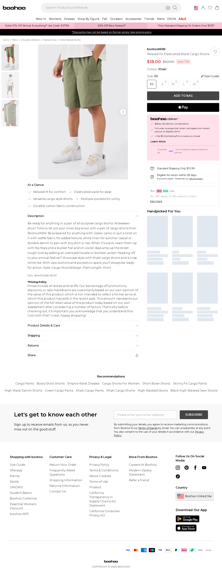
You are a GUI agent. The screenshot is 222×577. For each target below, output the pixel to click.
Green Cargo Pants (59, 390)
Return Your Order (63, 464)
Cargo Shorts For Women (121, 383)
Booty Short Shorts (51, 383)
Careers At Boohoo (143, 464)
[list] (83, 111)
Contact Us (57, 491)
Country (181, 487)
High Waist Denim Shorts (23, 390)
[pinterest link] (186, 468)
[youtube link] (204, 468)
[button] (196, 8)
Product (95, 487)
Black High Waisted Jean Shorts (194, 390)
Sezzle (14, 481)
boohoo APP (19, 514)
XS (152, 84)
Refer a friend (139, 480)
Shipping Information (65, 480)
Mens (15, 40)
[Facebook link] (195, 468)
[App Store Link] (187, 523)
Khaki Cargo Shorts (120, 390)
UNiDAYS (16, 487)
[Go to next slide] (123, 112)
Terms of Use (98, 481)
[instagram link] (178, 468)
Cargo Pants (24, 383)
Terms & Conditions (103, 470)
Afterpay (16, 470)
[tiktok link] (178, 476)
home (6, 40)
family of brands (148, 428)
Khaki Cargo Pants (90, 390)
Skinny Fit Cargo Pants (190, 383)
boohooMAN (156, 49)
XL (194, 84)
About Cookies (100, 476)
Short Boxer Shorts (156, 383)
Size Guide (17, 464)
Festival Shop (50, 40)
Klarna (14, 476)
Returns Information (64, 486)
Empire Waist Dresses (83, 383)
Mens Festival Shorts (70, 40)
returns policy (196, 178)
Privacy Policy (99, 464)
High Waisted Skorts (153, 390)
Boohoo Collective (23, 498)
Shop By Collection (30, 40)
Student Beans (21, 493)
